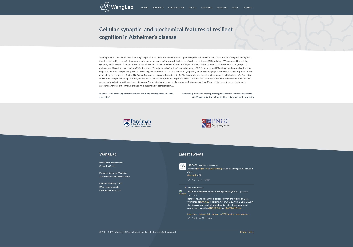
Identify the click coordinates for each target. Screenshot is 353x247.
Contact (248, 7)
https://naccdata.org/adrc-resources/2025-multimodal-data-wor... (218, 214)
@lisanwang (216, 168)
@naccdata (244, 192)
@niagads (202, 165)
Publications (176, 7)
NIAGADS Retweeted (196, 188)
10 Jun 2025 (192, 195)
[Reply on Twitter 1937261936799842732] (189, 180)
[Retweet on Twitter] (186, 188)
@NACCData (214, 208)
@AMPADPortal (233, 208)
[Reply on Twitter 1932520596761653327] (189, 218)
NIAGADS (192, 165)
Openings (207, 7)
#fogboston (203, 168)
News (235, 7)
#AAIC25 (204, 201)
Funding (222, 7)
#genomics (192, 175)
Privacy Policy (247, 232)
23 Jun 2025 (213, 165)
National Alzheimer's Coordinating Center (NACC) (213, 191)
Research (158, 7)
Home (144, 7)
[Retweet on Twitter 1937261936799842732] (194, 180)
